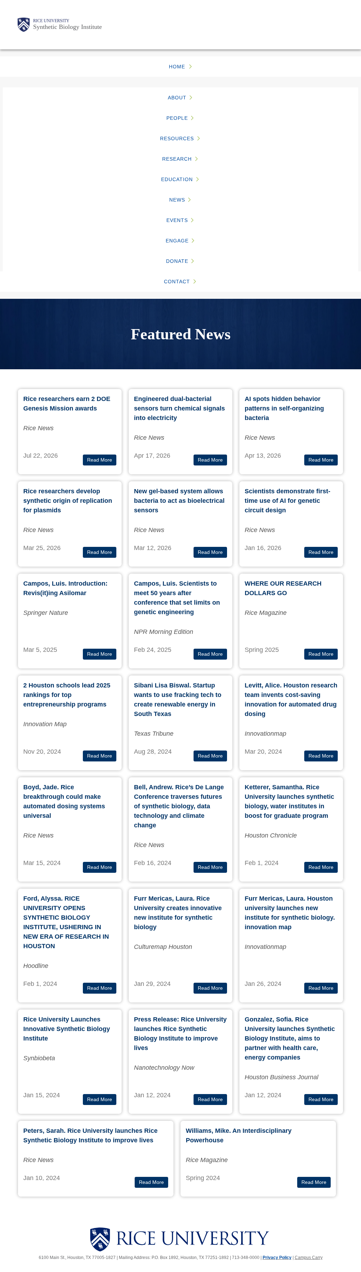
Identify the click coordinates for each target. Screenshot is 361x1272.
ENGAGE (177, 240)
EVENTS (177, 220)
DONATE (177, 261)
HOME (177, 66)
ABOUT (177, 97)
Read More (99, 460)
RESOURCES (177, 138)
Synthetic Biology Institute (67, 26)
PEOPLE (177, 118)
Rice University (51, 21)
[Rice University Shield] (24, 25)
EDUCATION (177, 179)
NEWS (177, 200)
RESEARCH (177, 159)
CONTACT (177, 281)
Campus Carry (309, 1257)
